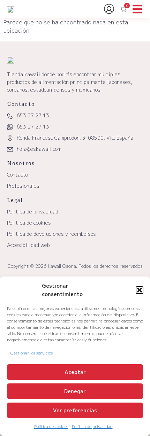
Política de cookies (51, 426)
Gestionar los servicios (31, 353)
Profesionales (23, 185)
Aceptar (75, 372)
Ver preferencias (75, 410)
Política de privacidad (92, 426)
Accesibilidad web (28, 245)
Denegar (75, 391)
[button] (139, 290)
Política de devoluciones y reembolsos (51, 234)
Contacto (17, 174)
